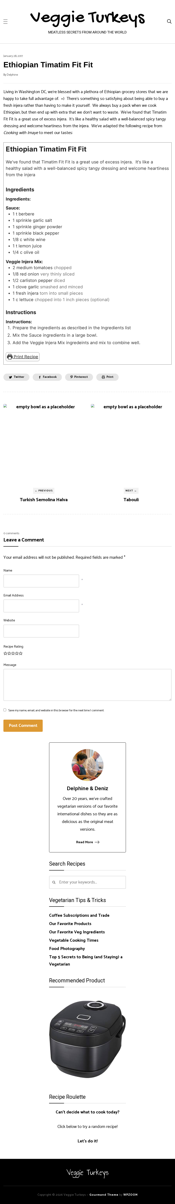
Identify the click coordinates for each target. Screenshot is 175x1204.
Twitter (19, 377)
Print (109, 377)
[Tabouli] (131, 444)
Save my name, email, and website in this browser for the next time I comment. (56, 710)
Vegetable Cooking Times (73, 940)
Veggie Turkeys (87, 18)
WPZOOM (130, 1194)
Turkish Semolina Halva (44, 500)
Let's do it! (87, 1141)
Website (9, 620)
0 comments (11, 533)
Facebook (50, 377)
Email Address (13, 595)
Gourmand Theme (103, 1194)
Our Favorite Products (70, 923)
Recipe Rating (13, 647)
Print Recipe (25, 356)
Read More (84, 842)
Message (9, 665)
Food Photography (67, 948)
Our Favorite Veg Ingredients (77, 932)
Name (7, 570)
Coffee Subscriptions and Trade (79, 915)
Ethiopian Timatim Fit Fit (48, 64)
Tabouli (131, 500)
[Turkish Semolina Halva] (43, 444)
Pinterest (81, 377)
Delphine (12, 74)
